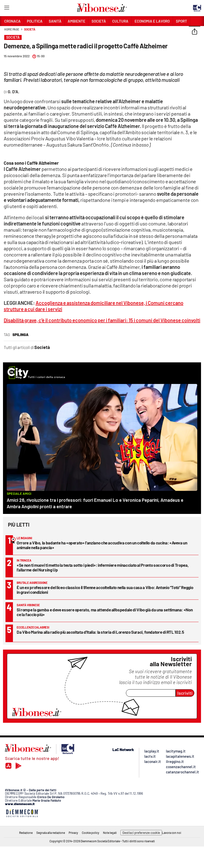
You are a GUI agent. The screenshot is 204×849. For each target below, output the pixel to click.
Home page (11, 29)
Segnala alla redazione (50, 832)
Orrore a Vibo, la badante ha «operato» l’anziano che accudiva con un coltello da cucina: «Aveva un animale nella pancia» (102, 545)
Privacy (73, 832)
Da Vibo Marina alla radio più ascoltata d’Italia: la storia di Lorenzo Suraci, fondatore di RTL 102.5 (100, 631)
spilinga (20, 334)
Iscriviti (185, 693)
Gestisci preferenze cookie (141, 833)
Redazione (26, 832)
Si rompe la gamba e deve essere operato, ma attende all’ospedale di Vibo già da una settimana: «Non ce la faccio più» (105, 612)
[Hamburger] (6, 8)
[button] (194, 32)
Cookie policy (90, 832)
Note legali (110, 832)
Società (29, 29)
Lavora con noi (171, 832)
